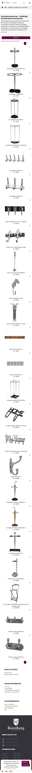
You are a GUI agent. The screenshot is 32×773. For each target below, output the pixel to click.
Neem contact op (9, 704)
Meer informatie (11, 769)
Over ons (7, 687)
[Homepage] (2, 7)
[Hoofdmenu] (29, 3)
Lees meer (4, 32)
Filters (17, 38)
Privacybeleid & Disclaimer (12, 690)
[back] (5, 7)
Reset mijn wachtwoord (11, 674)
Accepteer (26, 765)
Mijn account (8, 673)
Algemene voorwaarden (11, 692)
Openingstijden (8, 708)
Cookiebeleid (8, 688)
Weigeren (25, 762)
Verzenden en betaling (11, 706)
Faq (5, 709)
